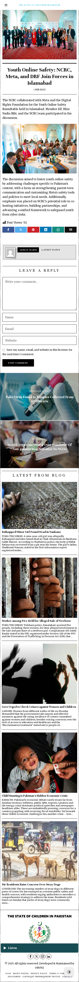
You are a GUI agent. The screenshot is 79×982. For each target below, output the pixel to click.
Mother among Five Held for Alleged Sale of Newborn (36, 620)
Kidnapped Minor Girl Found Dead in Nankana (31, 532)
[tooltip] (8, 230)
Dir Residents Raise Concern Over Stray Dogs (31, 884)
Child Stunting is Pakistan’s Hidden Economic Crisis (34, 795)
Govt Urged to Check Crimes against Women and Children (39, 706)
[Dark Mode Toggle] (68, 971)
